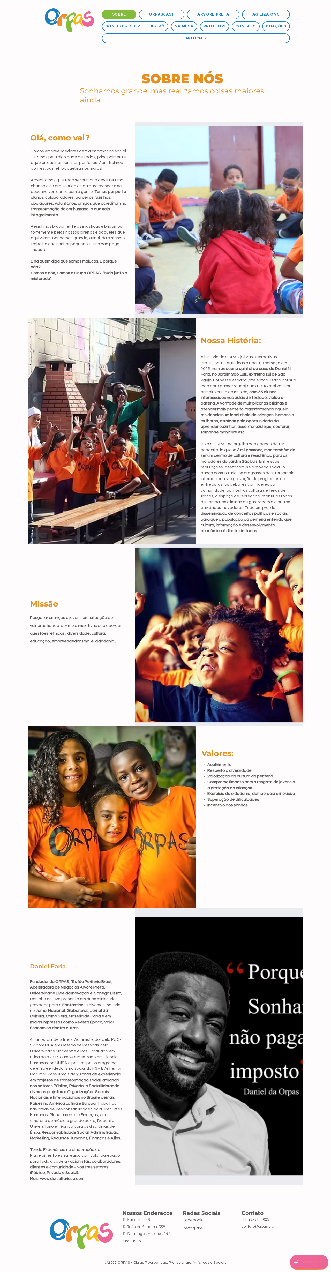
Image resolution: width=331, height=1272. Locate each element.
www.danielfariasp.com (62, 1179)
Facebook (192, 1220)
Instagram (192, 1228)
